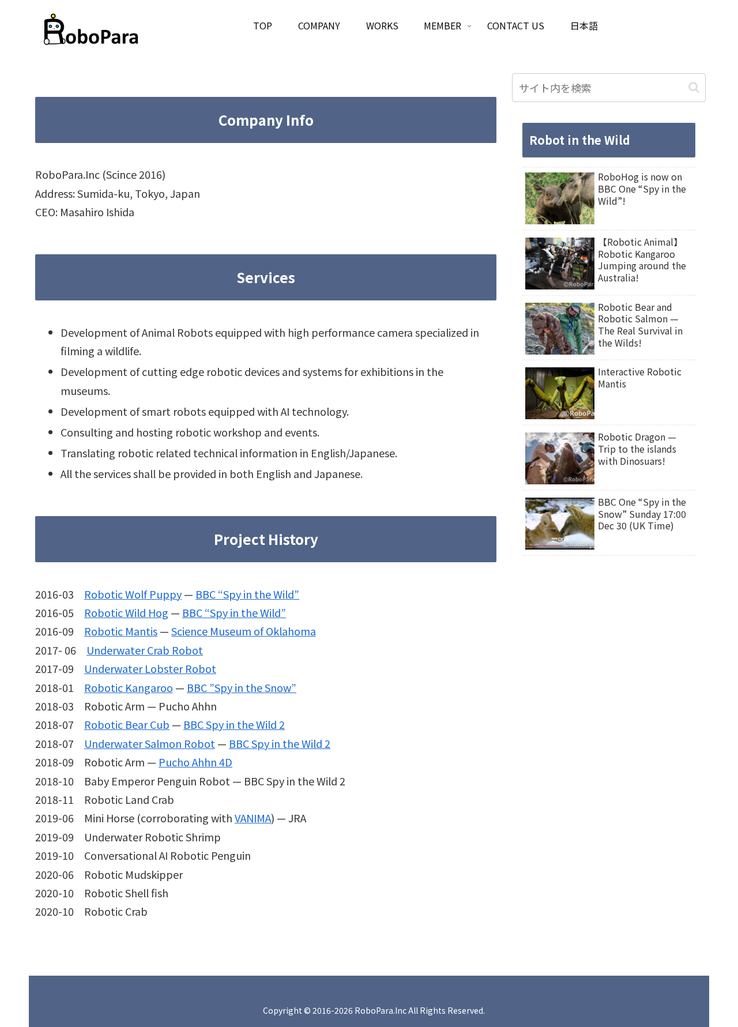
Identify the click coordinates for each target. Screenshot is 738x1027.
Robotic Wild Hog (126, 612)
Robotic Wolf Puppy (133, 593)
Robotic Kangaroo (128, 687)
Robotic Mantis (120, 630)
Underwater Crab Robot (144, 649)
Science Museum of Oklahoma (243, 630)
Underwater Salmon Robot (149, 743)
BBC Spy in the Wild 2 (234, 724)
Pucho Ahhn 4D (195, 761)
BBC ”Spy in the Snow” (241, 687)
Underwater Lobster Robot (150, 668)
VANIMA (253, 817)
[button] (694, 87)
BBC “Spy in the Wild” (247, 593)
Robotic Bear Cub (127, 724)
